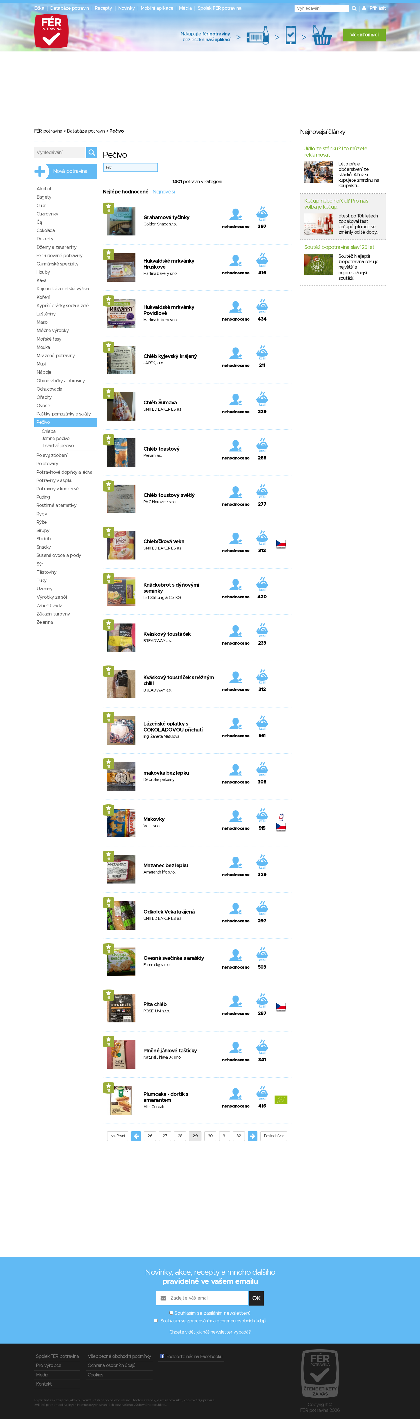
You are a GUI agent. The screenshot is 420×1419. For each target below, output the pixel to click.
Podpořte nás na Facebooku (193, 1356)
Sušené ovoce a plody (59, 555)
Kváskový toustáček (167, 634)
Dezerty (45, 239)
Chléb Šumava (160, 402)
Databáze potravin (69, 8)
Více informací (364, 35)
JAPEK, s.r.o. (153, 363)
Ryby (42, 514)
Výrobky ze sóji (52, 597)
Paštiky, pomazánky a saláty (64, 414)
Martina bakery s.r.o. (160, 274)
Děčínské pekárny (158, 780)
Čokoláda (46, 230)
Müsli (41, 364)
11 (108, 211)
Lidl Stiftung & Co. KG (162, 598)
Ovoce (43, 405)
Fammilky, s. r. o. (156, 965)
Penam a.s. (152, 456)
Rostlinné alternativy (56, 505)
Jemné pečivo (55, 438)
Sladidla (44, 539)
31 (224, 1136)
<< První (118, 1136)
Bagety (44, 197)
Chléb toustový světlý (169, 495)
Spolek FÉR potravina (219, 8)
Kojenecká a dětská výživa (63, 289)
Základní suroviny (53, 614)
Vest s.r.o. (151, 826)
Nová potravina (70, 171)
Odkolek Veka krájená (169, 912)
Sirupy (43, 530)
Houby (43, 272)
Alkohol (44, 189)
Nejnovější (164, 192)
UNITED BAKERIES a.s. (162, 409)
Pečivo (43, 422)
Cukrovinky (47, 214)
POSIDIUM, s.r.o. (156, 1011)
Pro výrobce (48, 1365)
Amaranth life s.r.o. (159, 872)
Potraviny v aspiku (55, 480)
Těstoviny (46, 572)
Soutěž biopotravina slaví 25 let (339, 247)
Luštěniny (46, 314)
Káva (41, 280)
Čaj (40, 222)
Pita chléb (155, 1004)
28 (180, 1136)
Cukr (41, 205)
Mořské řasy (49, 339)
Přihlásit (378, 8)
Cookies (95, 1375)
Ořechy (44, 397)
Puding (43, 497)
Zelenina (45, 622)
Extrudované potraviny (59, 255)
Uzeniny (44, 589)
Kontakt (44, 1384)
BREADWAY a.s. (157, 641)
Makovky (154, 819)
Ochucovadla (49, 389)
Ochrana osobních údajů (111, 1365)
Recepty (103, 8)
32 (239, 1136)
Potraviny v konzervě (58, 489)
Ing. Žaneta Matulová (161, 737)
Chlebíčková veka (163, 541)
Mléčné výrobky (53, 330)
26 (149, 1136)
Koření (43, 297)
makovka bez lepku (166, 773)
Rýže (42, 522)
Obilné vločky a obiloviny (61, 381)
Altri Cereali (153, 1107)
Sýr (40, 564)
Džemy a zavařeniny (57, 247)
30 (210, 1136)
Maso (42, 322)
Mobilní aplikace (157, 8)
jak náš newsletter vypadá (223, 1332)
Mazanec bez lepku (165, 865)
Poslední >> (273, 1136)
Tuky (41, 580)
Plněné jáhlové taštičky (170, 1051)
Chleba (48, 431)
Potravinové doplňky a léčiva (65, 472)
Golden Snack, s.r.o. (160, 224)
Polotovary (47, 463)
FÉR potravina (48, 131)
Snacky (44, 547)
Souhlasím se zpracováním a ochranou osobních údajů (213, 1321)
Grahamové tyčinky (166, 217)
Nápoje (44, 372)
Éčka (39, 8)
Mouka (43, 347)
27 (165, 1136)
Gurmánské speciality (57, 264)
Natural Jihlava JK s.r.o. (162, 1058)
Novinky (126, 8)
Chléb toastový (161, 449)
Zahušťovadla (49, 605)
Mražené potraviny (56, 355)
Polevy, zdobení (52, 455)
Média (185, 8)
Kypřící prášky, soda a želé (63, 305)
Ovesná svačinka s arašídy (173, 958)
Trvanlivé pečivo (58, 445)
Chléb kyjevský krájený (170, 356)
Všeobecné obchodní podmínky (119, 1356)
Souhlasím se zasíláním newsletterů (213, 1313)
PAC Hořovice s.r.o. (159, 502)
